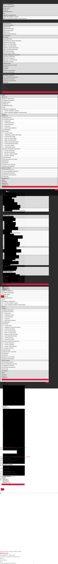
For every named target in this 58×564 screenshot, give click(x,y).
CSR (4, 13)
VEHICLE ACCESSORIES (8, 72)
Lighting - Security (8, 447)
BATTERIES (5, 37)
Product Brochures (7, 23)
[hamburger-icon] (56, 189)
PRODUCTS (5, 21)
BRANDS (4, 20)
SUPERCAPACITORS (9, 28)
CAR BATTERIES (8, 39)
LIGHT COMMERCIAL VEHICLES (10, 77)
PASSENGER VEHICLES (8, 75)
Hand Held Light (17, 456)
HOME (3, 1)
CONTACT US (5, 90)
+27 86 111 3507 (13, 460)
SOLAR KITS (7, 32)
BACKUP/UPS (7, 27)
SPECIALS (4, 87)
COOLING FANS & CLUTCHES (10, 65)
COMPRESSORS (7, 63)
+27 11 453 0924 (9, 462)
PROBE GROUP (6, 8)
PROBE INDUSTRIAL (7, 11)
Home (1, 447)
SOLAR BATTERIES (8, 30)
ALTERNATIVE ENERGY (8, 25)
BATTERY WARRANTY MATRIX (11, 16)
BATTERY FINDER (6, 73)
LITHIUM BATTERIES (9, 51)
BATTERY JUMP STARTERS (10, 60)
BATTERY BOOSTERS (9, 56)
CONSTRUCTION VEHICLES (9, 80)
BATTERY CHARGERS (9, 58)
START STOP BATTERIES (10, 44)
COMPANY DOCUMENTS (8, 6)
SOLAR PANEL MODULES (10, 33)
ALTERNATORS (6, 35)
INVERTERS (5, 67)
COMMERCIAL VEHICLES (9, 79)
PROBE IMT (5, 10)
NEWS (3, 85)
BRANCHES (5, 88)
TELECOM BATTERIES (9, 53)
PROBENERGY (6, 84)
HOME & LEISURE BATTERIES (11, 47)
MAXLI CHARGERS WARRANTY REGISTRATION (15, 18)
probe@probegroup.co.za (8, 471)
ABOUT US (4, 3)
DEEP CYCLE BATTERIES (10, 46)
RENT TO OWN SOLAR (8, 4)
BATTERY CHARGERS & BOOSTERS (11, 54)
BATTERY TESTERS (9, 61)
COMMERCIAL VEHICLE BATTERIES (12, 40)
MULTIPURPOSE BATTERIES (11, 49)
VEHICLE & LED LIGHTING (9, 70)
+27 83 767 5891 (9, 463)
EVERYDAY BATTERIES (9, 42)
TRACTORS (5, 82)
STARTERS (5, 68)
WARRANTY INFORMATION (9, 15)
